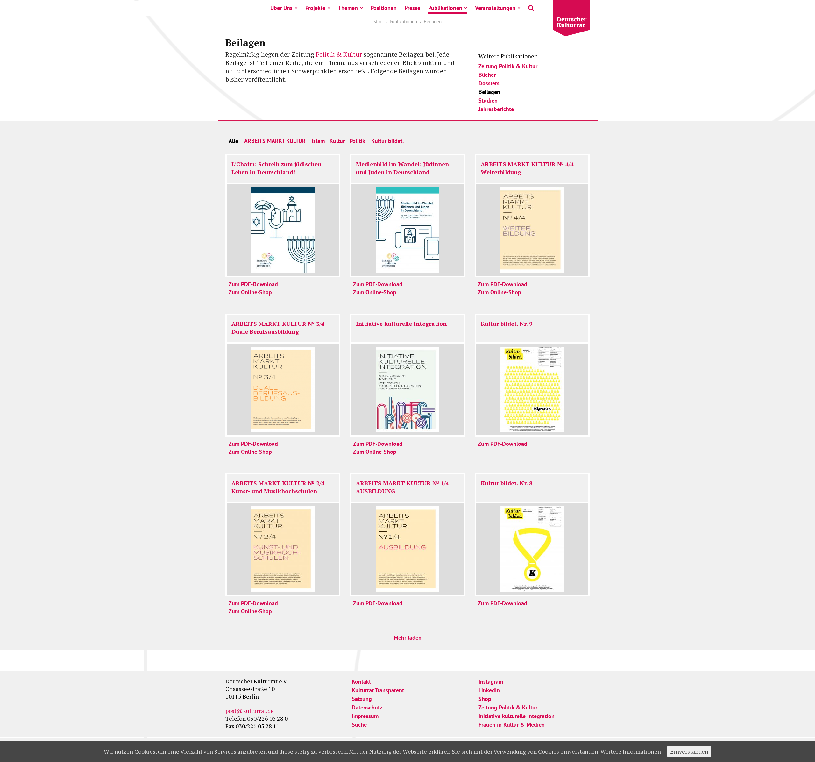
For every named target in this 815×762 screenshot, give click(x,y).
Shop (484, 698)
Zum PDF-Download (253, 284)
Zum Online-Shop (250, 292)
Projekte (315, 7)
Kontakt (361, 681)
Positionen (384, 7)
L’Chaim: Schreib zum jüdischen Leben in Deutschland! (276, 168)
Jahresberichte (496, 109)
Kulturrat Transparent (378, 690)
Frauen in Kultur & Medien (511, 724)
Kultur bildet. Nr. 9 (506, 323)
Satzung (362, 698)
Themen (348, 7)
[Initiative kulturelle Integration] (407, 389)
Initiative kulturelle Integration (401, 323)
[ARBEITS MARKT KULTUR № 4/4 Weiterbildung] (532, 230)
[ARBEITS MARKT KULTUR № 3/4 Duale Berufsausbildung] (283, 389)
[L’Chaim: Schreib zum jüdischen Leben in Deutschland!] (283, 230)
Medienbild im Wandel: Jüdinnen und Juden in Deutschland (402, 168)
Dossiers (489, 83)
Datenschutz (367, 707)
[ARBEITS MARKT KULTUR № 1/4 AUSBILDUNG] (407, 549)
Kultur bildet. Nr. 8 (506, 483)
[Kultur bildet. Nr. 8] (532, 549)
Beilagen (489, 92)
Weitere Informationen (630, 751)
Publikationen (445, 7)
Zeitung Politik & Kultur (507, 66)
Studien (488, 100)
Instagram (490, 681)
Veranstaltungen (495, 7)
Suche (359, 724)
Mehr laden (408, 637)
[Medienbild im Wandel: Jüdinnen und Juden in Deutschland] (407, 230)
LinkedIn (489, 690)
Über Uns (281, 7)
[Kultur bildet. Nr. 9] (532, 389)
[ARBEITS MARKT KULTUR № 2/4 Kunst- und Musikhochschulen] (283, 549)
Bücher (487, 74)
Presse (412, 7)
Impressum (365, 716)
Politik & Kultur (339, 54)
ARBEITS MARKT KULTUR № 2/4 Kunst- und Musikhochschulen (277, 487)
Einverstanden (689, 751)
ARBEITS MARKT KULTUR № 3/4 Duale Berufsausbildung (277, 327)
